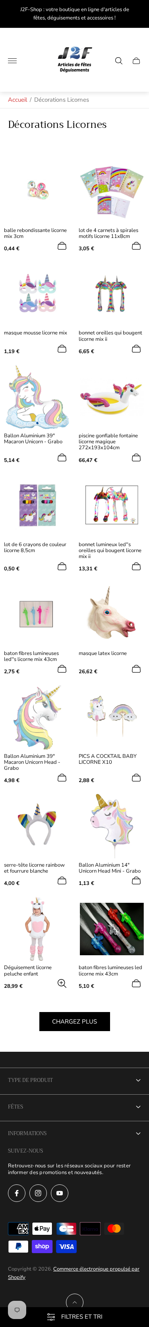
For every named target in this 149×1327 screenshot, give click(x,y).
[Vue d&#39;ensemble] (62, 983)
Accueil (17, 100)
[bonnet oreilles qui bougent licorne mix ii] (112, 294)
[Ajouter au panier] (62, 246)
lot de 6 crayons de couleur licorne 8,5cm (35, 548)
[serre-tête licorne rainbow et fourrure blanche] (37, 826)
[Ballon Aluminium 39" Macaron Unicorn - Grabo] (37, 397)
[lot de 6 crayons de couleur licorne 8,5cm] (37, 506)
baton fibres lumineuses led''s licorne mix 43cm (31, 657)
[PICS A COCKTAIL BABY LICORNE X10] (112, 717)
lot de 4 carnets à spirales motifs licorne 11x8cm (108, 234)
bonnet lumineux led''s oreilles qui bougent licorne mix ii (110, 551)
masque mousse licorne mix (35, 333)
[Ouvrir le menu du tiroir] (12, 61)
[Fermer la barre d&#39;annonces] (137, 14)
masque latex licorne (103, 654)
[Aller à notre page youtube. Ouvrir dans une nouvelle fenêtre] (59, 1193)
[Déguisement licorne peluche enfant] (37, 929)
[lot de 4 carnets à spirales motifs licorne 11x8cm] (112, 191)
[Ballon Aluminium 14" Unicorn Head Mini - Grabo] (112, 826)
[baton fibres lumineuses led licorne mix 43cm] (112, 929)
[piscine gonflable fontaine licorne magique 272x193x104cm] (112, 397)
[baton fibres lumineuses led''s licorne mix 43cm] (37, 615)
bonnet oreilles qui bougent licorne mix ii (110, 336)
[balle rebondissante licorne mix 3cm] (37, 191)
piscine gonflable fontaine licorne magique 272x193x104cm (108, 442)
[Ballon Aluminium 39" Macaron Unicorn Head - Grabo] (37, 717)
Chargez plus (74, 1022)
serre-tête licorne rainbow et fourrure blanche (34, 868)
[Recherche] (119, 61)
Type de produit (30, 1080)
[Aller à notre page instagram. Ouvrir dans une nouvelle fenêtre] (38, 1193)
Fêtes (15, 1106)
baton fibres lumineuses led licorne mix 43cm (110, 971)
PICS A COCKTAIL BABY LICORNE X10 (108, 759)
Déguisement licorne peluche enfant (28, 971)
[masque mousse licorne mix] (37, 294)
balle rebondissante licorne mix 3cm (35, 234)
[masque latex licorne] (112, 615)
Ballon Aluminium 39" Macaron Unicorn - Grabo (33, 439)
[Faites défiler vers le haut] (74, 1302)
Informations (27, 1133)
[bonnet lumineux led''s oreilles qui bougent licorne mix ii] (112, 506)
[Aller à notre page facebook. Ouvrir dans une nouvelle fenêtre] (16, 1193)
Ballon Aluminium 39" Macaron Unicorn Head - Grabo (32, 762)
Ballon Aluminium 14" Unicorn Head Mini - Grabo (110, 868)
